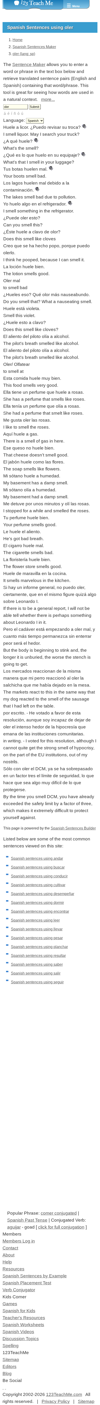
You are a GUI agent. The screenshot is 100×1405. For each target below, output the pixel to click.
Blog (7, 1373)
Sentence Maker (28, 64)
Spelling (11, 1345)
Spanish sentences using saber (37, 964)
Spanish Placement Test (27, 1282)
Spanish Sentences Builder (73, 828)
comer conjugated (59, 1213)
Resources (13, 1268)
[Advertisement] (50, 1055)
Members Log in (19, 1241)
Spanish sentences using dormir (37, 903)
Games (10, 1303)
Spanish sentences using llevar (37, 929)
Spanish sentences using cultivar (38, 885)
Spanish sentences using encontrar (40, 911)
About (8, 1255)
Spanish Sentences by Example (35, 1275)
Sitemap (11, 1359)
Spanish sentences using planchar (39, 947)
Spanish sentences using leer (35, 920)
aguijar (14, 1227)
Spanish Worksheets (23, 1324)
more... (48, 99)
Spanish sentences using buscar (38, 867)
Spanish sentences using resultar (38, 956)
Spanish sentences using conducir (39, 876)
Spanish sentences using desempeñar (42, 894)
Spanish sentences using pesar (37, 938)
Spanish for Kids (19, 1310)
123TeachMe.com (64, 1394)
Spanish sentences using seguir (37, 982)
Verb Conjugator (19, 1289)
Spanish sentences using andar (37, 858)
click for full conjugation (61, 1227)
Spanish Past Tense (27, 1220)
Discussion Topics (21, 1338)
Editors (10, 1366)
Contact (10, 1248)
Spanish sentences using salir (35, 973)
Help (7, 1262)
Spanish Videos (18, 1331)
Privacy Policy (56, 1401)
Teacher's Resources (24, 1317)
